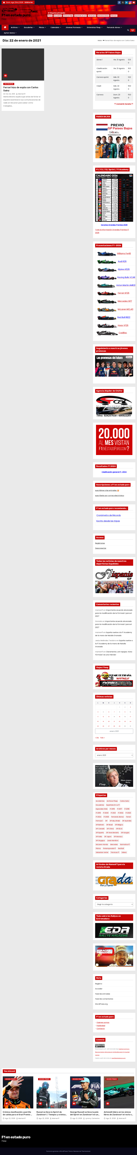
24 (130, 721)
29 (119, 726)
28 (114, 726)
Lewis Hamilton (112, 840)
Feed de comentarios (104, 999)
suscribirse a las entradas (106, 490)
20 (109, 721)
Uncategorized (8, 84)
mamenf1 (21, 94)
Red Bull (121, 848)
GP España (100, 833)
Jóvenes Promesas (73, 27)
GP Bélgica (119, 825)
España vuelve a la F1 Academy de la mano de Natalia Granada (114, 643)
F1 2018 (126, 809)
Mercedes (114, 844)
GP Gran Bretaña (112, 833)
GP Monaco (118, 837)
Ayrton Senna (9, 33)
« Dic (97, 737)
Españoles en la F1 (80, 16)
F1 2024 (98, 817)
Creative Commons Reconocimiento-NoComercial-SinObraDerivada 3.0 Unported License (112, 1052)
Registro (98, 983)
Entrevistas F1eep (94, 27)
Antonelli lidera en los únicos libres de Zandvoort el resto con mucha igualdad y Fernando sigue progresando (119, 1116)
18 (97, 721)
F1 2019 (98, 813)
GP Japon (107, 837)
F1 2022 (120, 813)
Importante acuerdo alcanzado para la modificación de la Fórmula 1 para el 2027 (114, 613)
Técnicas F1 (92, 16)
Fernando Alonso (103, 16)
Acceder (98, 989)
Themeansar (85, 1151)
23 (125, 721)
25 (98, 726)
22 (119, 721)
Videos (124, 852)
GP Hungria (125, 833)
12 (103, 716)
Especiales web (101, 809)
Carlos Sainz (124, 801)
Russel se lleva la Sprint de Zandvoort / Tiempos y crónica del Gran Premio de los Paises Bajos (51, 1116)
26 (103, 726)
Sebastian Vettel (102, 852)
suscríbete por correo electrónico (109, 495)
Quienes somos (103, 1022)
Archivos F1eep (68, 16)
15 (119, 716)
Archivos (14, 27)
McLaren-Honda (102, 844)
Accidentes (100, 801)
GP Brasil (109, 825)
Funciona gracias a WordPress (57, 1151)
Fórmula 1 (114, 16)
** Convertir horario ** (123, 104)
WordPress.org (101, 1004)
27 (108, 726)
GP (106, 821)
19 (103, 721)
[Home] (5, 27)
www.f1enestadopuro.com (119, 1058)
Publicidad (101, 1025)
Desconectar (100, 548)
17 (130, 716)
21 (114, 721)
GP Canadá (100, 829)
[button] (128, 30)
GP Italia (99, 837)
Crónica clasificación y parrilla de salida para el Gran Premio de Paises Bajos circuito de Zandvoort (18, 1116)
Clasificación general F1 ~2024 (114, 472)
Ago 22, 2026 (10, 1118)
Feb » (102, 737)
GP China (110, 829)
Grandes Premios (10, 1079)
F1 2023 (128, 813)
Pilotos (50, 16)
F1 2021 (113, 813)
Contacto (101, 1028)
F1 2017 (119, 809)
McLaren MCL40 (125, 309)
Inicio (100, 40)
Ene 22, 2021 (11, 94)
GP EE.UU (119, 829)
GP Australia (126, 821)
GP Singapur (100, 840)
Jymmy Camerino (92, 1118)
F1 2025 (106, 817)
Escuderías (57, 16)
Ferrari (128, 817)
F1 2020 (105, 813)
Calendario (55, 27)
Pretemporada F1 (109, 848)
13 (108, 716)
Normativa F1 (125, 844)
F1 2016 (112, 809)
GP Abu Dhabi (115, 821)
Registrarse (100, 543)
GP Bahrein (100, 825)
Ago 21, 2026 (77, 1118)
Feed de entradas (102, 994)
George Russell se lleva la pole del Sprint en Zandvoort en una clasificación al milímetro (84, 1114)
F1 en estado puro (16, 15)
